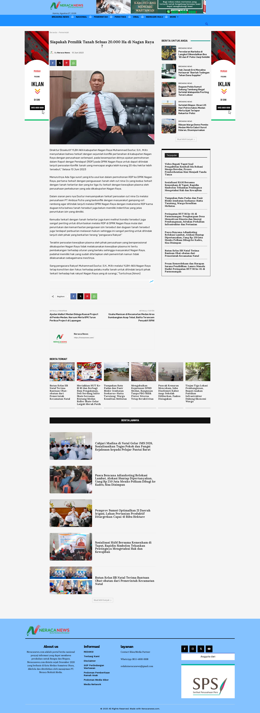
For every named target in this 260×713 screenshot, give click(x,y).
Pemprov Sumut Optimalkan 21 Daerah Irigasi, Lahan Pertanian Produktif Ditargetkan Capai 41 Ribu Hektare (122, 514)
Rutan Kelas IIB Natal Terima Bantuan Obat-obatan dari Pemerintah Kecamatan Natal (182, 253)
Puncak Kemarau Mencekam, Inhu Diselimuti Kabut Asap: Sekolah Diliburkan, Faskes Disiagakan (169, 392)
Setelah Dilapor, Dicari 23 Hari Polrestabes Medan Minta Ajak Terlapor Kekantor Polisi (192, 109)
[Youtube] (209, 649)
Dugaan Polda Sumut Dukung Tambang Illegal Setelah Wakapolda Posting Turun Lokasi (193, 90)
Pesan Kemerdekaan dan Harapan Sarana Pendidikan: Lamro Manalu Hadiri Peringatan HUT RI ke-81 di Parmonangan (185, 267)
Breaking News (185, 48)
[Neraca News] (52, 53)
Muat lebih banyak (185, 139)
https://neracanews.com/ (84, 337)
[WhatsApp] (73, 63)
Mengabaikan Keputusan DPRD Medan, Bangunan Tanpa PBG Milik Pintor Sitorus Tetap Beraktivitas (142, 392)
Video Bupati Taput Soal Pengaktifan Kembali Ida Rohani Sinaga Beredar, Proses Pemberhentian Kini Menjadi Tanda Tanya (185, 169)
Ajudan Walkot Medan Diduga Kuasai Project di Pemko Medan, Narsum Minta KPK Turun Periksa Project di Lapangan (74, 317)
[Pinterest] (66, 63)
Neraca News (63, 53)
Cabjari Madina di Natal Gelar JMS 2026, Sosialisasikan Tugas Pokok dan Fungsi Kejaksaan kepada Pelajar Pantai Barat (124, 446)
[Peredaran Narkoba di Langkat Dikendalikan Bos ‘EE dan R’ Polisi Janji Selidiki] (169, 53)
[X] (60, 63)
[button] (206, 24)
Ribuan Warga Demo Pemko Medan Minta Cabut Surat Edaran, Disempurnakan (193, 127)
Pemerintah (64, 32)
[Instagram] (192, 649)
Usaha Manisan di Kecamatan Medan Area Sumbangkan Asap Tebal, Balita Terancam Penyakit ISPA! (131, 317)
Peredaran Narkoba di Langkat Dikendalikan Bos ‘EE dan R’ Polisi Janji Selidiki (194, 54)
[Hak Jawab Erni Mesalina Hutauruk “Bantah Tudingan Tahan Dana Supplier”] (169, 71)
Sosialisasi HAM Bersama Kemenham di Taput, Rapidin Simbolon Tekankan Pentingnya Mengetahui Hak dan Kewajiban (183, 186)
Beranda (53, 32)
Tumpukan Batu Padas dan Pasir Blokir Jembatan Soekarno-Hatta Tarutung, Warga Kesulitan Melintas (184, 202)
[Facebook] (53, 63)
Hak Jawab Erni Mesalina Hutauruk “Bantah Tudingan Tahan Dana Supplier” (193, 73)
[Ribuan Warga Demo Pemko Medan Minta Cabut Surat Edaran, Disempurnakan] (169, 126)
